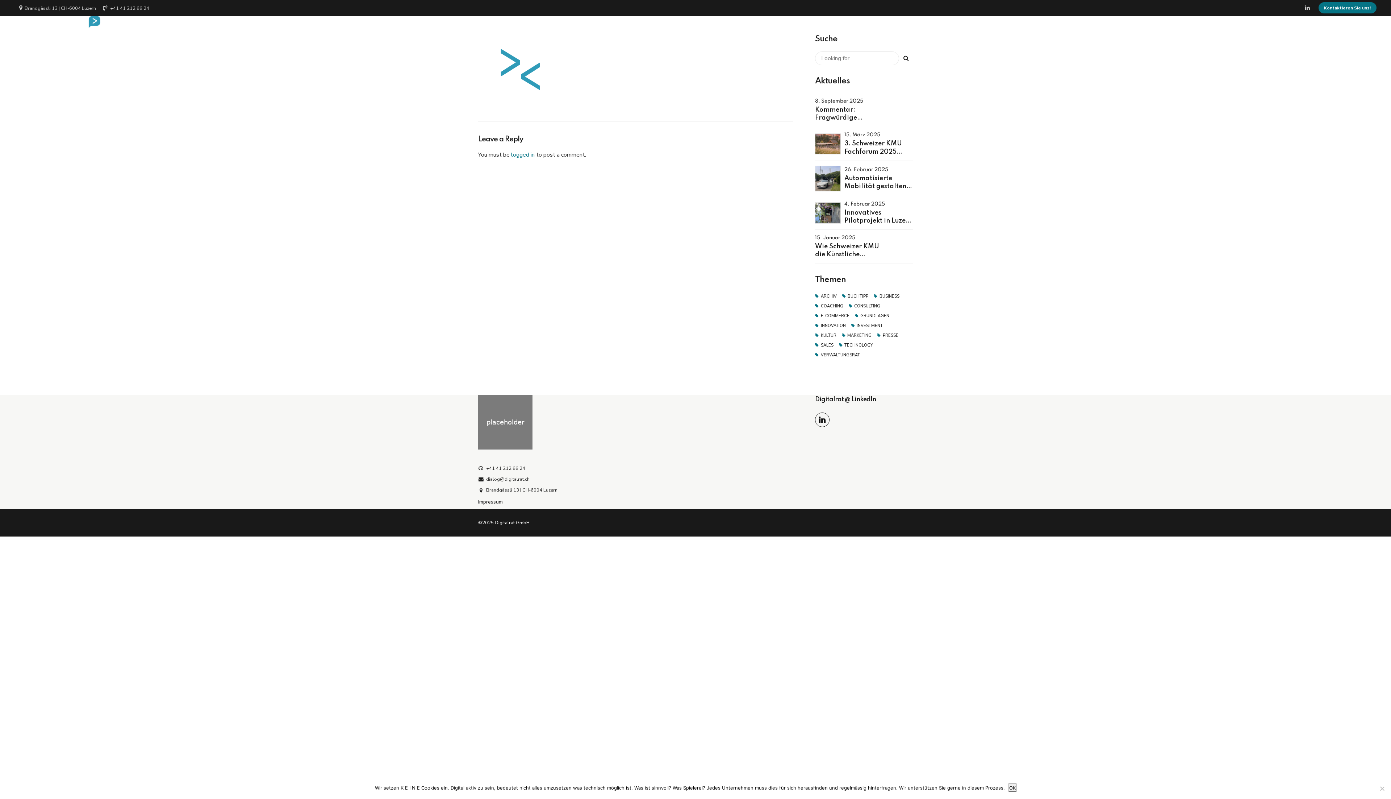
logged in (523, 155)
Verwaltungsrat (840, 355)
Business (889, 296)
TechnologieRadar (1160, 30)
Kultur (828, 335)
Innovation (1050, 30)
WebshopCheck (1220, 30)
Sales (827, 345)
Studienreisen (1275, 30)
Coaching (832, 306)
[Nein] (1382, 788)
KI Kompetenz (1001, 30)
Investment (870, 325)
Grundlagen (874, 316)
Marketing (859, 335)
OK (1012, 788)
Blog (1363, 30)
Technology (858, 345)
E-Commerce (835, 316)
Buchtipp (858, 296)
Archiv (829, 296)
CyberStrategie (1100, 30)
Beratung (953, 30)
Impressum (490, 501)
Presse (890, 335)
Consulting (867, 306)
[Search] (906, 58)
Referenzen (1325, 30)
